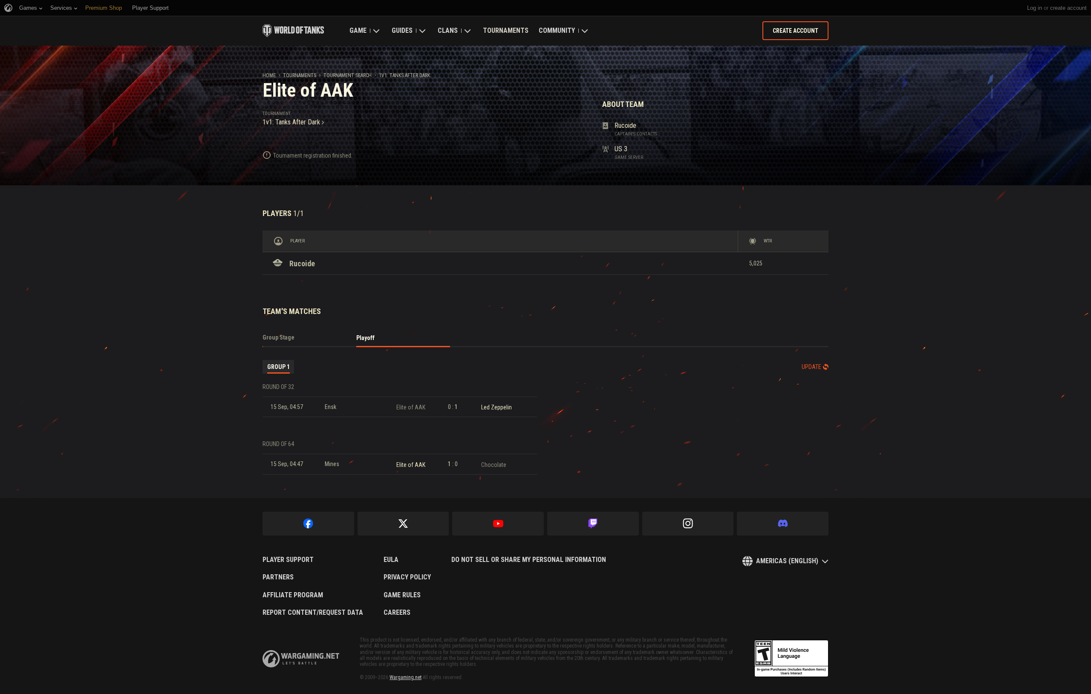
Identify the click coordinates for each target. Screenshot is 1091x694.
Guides (402, 30)
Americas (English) (787, 561)
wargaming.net (301, 658)
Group (278, 366)
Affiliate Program (293, 595)
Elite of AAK (410, 407)
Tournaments (505, 30)
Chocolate (493, 465)
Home (269, 75)
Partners (278, 577)
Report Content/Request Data (313, 612)
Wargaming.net (405, 677)
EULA (391, 560)
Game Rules (402, 595)
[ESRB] (791, 658)
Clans (448, 30)
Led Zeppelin (496, 407)
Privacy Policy (407, 577)
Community (557, 30)
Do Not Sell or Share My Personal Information (528, 560)
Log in (1034, 8)
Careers (397, 612)
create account (1068, 8)
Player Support (288, 560)
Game (358, 30)
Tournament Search (347, 75)
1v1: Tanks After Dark (404, 75)
